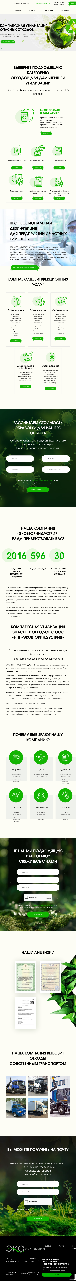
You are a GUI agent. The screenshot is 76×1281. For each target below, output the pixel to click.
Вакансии (24, 1273)
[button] (56, 458)
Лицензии (65, 10)
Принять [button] (57, 1274)
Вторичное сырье (16, 191)
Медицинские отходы (38, 161)
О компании (48, 10)
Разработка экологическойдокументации (38, 192)
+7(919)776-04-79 (59, 4)
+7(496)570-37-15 (59, 2)
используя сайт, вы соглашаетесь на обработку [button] (54, 1269)
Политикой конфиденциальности (42, 480)
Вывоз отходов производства (50, 111)
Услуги (32, 10)
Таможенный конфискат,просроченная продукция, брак (59, 193)
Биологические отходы (17, 161)
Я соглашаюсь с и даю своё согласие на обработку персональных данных (39, 482)
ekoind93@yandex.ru (43, 3)
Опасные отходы (59, 161)
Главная (17, 10)
